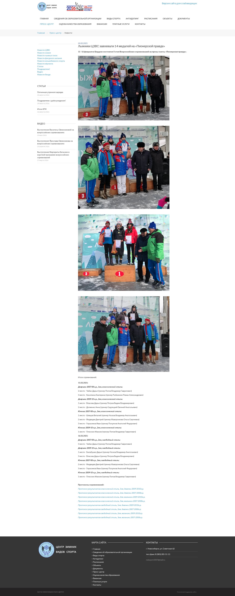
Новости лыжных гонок (47, 55)
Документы (184, 18)
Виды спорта (113, 18)
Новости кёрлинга (45, 63)
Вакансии (102, 24)
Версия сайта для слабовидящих (179, 3)
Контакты (140, 24)
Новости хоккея (44, 53)
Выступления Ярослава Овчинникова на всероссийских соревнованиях (55, 142)
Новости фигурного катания (49, 58)
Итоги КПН (42, 109)
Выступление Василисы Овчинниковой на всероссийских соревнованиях (55, 131)
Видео (40, 72)
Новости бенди (43, 74)
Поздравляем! (43, 69)
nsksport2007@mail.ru (155, 560)
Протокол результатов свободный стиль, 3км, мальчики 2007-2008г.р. (110, 517)
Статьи (40, 66)
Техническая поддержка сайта (186, 592)
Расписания (150, 18)
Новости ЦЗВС (43, 50)
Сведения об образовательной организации (77, 18)
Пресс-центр (47, 24)
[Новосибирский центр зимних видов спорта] (50, 7)
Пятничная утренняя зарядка (50, 92)
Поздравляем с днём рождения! (51, 100)
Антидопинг (132, 18)
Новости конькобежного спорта (51, 61)
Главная (44, 18)
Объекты (167, 18)
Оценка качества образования (75, 24)
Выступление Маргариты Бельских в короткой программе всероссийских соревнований (53, 155)
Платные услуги (120, 24)
